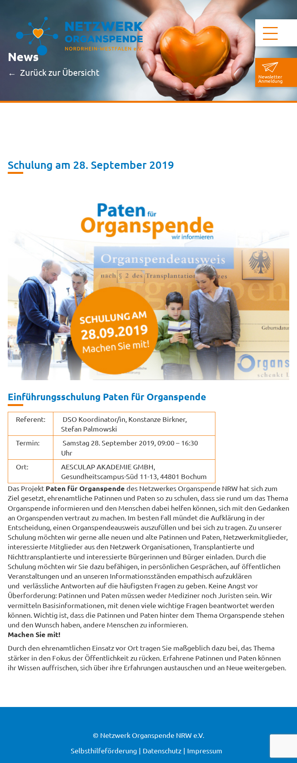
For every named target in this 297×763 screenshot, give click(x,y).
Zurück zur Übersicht (59, 72)
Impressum (204, 750)
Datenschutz (162, 750)
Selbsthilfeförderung (104, 750)
